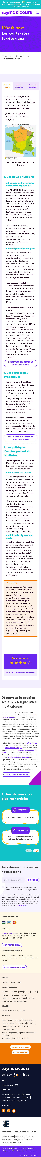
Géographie (20, 56)
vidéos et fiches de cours (18, 757)
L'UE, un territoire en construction (20, 817)
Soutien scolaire (20, 1047)
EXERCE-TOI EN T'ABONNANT (16, 774)
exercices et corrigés (13, 748)
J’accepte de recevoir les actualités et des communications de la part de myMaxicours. (22, 888)
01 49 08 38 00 (7, 933)
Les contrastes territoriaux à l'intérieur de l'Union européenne (21, 838)
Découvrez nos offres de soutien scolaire (20, 363)
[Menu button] (37, 12)
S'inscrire (33, 880)
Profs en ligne (31, 743)
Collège (4, 56)
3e (11, 56)
